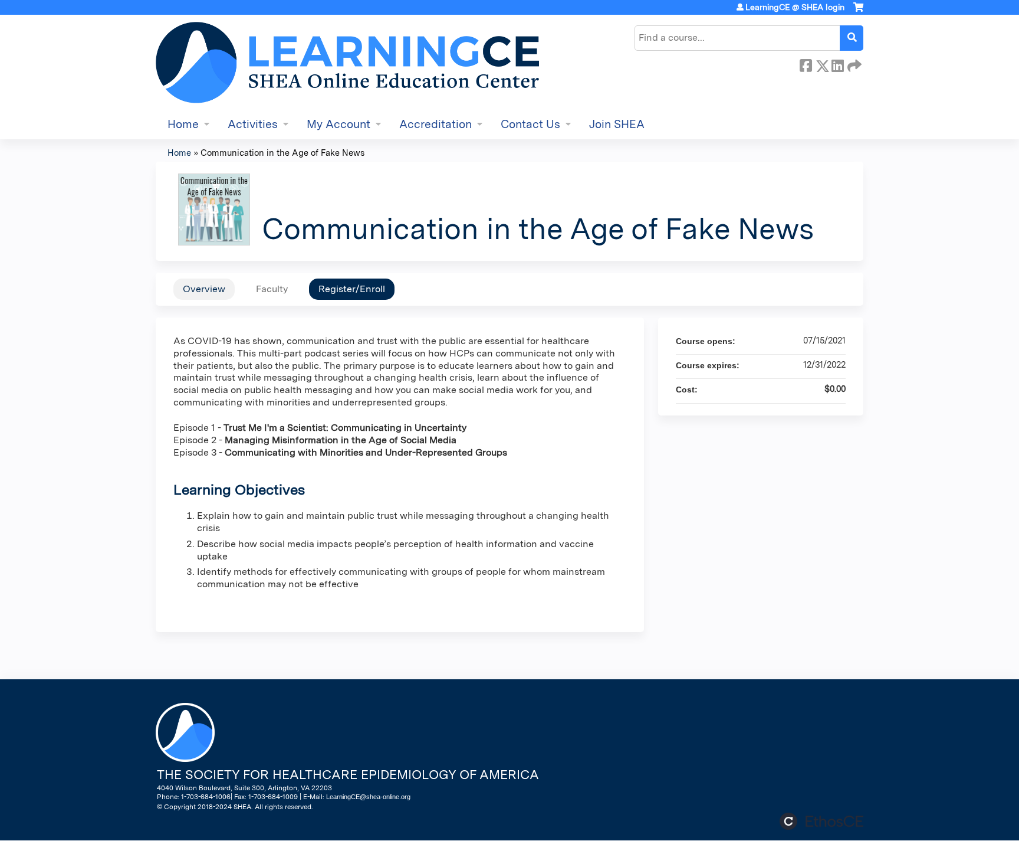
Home (183, 124)
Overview (204, 288)
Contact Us (530, 124)
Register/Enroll (351, 288)
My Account (338, 124)
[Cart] (858, 11)
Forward (853, 64)
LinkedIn (837, 64)
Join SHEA (617, 124)
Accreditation (435, 124)
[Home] (347, 62)
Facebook (805, 64)
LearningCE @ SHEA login (794, 7)
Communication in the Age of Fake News (282, 153)
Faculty (272, 288)
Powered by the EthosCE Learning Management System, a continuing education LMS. (821, 821)
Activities (253, 124)
